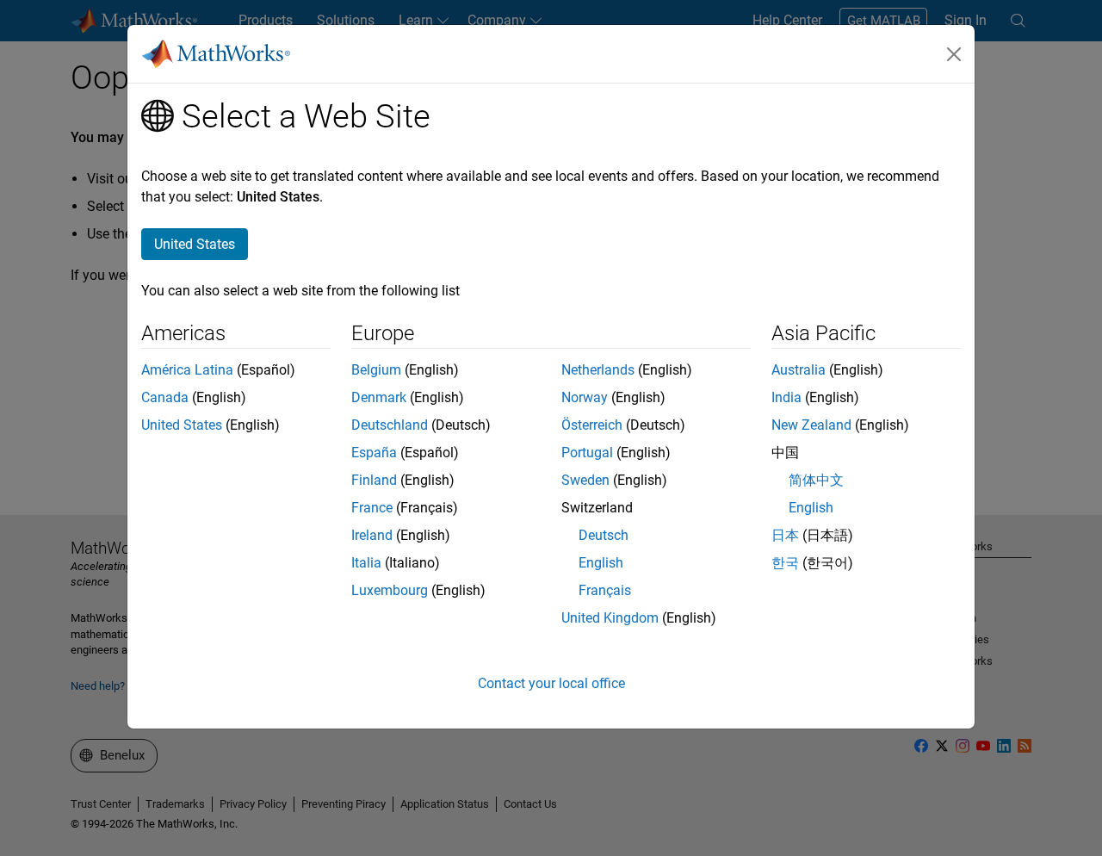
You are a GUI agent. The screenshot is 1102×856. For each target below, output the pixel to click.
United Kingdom (610, 618)
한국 (785, 563)
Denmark (378, 397)
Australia (798, 370)
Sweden (585, 480)
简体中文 (816, 480)
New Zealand (811, 425)
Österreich (591, 425)
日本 (785, 535)
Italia (366, 563)
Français (605, 590)
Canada (165, 397)
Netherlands (598, 370)
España (374, 452)
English (601, 563)
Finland (374, 480)
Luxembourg (389, 590)
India (786, 397)
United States (181, 425)
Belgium (376, 370)
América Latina (187, 370)
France (372, 507)
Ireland (372, 535)
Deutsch (603, 535)
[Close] (954, 54)
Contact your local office (551, 683)
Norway (584, 397)
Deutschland (389, 425)
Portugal (587, 452)
